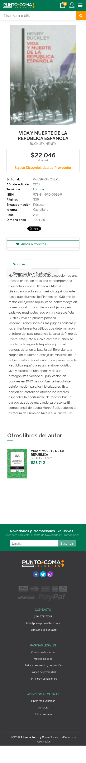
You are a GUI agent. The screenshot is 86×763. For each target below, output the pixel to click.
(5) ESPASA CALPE (46, 179)
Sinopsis (19, 264)
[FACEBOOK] (36, 574)
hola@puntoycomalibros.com (43, 623)
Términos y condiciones (43, 678)
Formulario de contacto (43, 629)
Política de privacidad (43, 672)
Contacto (43, 707)
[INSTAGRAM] (50, 574)
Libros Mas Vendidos (43, 700)
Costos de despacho (43, 652)
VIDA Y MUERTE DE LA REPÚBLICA (47, 452)
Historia (38, 189)
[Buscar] (81, 15)
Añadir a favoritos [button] (33, 244)
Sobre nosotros (43, 714)
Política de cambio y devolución (43, 665)
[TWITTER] (43, 574)
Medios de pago (43, 658)
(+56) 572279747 (43, 616)
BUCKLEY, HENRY (43, 143)
